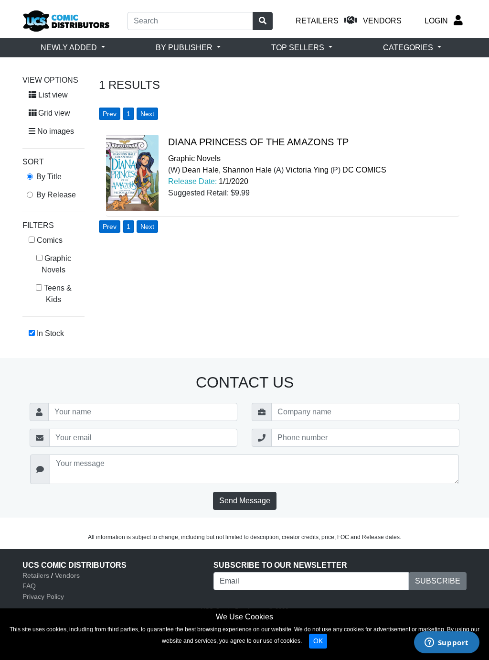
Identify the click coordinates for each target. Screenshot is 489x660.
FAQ (29, 586)
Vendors (67, 575)
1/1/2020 (233, 181)
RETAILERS (317, 21)
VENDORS (382, 21)
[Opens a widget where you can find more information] (446, 643)
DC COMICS (364, 170)
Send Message (244, 501)
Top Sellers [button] (298, 47)
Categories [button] (409, 47)
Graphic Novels (194, 158)
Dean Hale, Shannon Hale (227, 170)
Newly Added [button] (70, 47)
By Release (56, 195)
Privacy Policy (43, 596)
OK (318, 641)
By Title (49, 177)
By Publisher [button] (185, 47)
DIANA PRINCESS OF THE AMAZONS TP (258, 142)
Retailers (35, 575)
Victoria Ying (307, 170)
